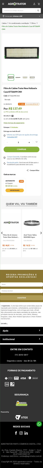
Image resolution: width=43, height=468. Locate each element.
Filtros (33, 23)
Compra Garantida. (13, 157)
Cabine (4, 23)
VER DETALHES (14, 190)
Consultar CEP (12, 137)
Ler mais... (4, 345)
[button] (21, 53)
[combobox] (21, 10)
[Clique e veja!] (7, 100)
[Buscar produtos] (38, 10)
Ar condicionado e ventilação (19, 23)
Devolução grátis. (13, 162)
